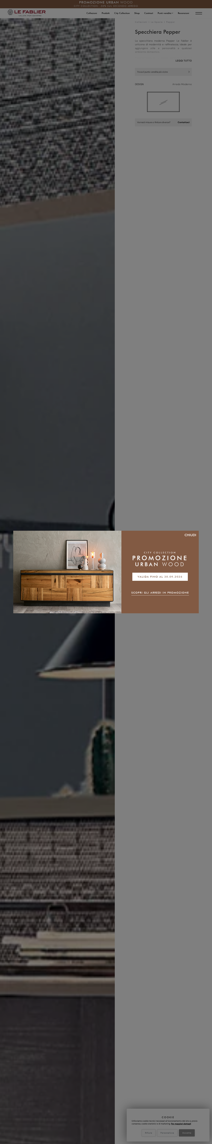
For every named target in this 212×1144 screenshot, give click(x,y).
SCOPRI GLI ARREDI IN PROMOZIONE (160, 592)
